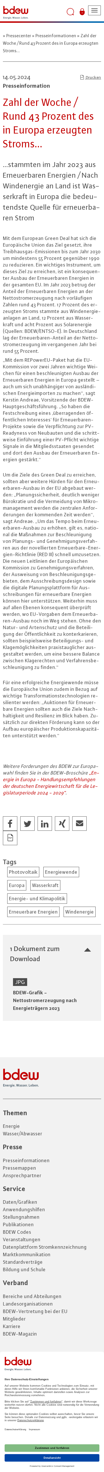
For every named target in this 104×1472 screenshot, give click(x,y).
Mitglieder (14, 1319)
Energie (11, 1126)
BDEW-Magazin (20, 1334)
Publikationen (18, 1224)
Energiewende (61, 872)
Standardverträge (23, 1262)
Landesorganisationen (28, 1304)
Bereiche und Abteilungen (32, 1296)
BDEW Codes (17, 1232)
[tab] (52, 954)
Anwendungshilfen (24, 1209)
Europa (17, 885)
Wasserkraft (45, 885)
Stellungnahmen (21, 1217)
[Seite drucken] (10, 838)
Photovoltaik (23, 872)
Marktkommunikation (27, 1254)
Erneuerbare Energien (33, 912)
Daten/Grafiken (20, 1202)
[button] (10, 824)
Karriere (12, 1326)
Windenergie (79, 912)
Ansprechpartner (22, 1175)
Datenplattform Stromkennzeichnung (45, 1247)
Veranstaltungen (21, 1239)
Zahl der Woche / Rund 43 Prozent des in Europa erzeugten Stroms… (51, 43)
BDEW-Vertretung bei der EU (35, 1311)
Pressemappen (19, 1168)
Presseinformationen (56, 35)
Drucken (93, 77)
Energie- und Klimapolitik (37, 898)
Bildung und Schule (24, 1269)
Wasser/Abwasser (22, 1134)
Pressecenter (18, 35)
